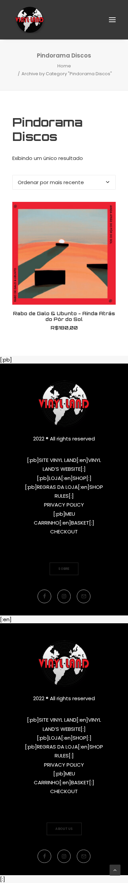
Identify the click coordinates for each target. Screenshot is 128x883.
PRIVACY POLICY (64, 504)
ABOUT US (64, 828)
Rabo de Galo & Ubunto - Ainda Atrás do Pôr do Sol (64, 316)
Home (64, 66)
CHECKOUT (64, 531)
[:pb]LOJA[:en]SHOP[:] (64, 478)
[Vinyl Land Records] (29, 19)
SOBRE (64, 568)
